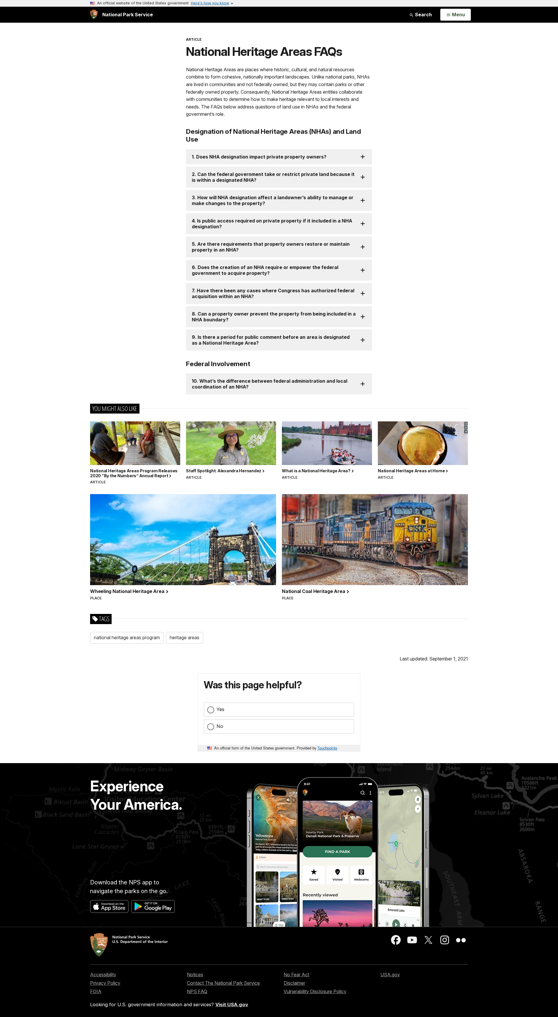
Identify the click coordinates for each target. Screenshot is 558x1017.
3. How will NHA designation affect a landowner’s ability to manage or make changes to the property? (272, 200)
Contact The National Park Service (223, 983)
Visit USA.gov (231, 1004)
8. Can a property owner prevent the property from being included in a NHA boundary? (274, 317)
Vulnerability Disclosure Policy (315, 991)
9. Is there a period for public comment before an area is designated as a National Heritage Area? (271, 340)
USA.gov (390, 974)
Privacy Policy (105, 983)
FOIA (95, 991)
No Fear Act (296, 974)
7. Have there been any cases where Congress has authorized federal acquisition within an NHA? (273, 293)
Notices (195, 974)
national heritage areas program (127, 637)
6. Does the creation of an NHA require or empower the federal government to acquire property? (265, 270)
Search (423, 14)
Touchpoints (327, 748)
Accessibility (103, 974)
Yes (220, 709)
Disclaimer (294, 983)
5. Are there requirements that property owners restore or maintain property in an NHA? (271, 247)
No (220, 726)
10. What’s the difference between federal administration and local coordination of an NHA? (269, 384)
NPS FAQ (197, 991)
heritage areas (184, 637)
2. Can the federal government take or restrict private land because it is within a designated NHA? (273, 177)
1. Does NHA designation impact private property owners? (259, 157)
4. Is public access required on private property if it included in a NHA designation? (272, 223)
